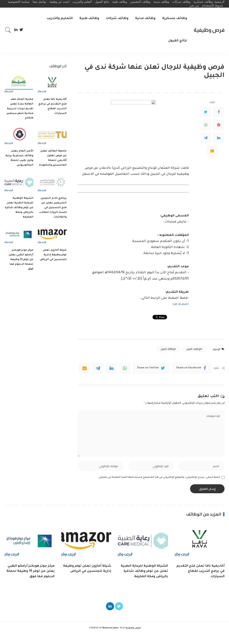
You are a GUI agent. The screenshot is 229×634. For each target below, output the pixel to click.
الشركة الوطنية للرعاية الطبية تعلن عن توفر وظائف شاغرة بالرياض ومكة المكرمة (19, 208)
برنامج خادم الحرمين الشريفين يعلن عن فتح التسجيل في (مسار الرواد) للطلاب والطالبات (53, 208)
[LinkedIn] (16, 30)
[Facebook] (218, 112)
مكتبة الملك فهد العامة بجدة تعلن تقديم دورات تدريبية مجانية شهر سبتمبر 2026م (20, 109)
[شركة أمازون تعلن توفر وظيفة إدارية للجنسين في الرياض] (52, 235)
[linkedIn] (111, 368)
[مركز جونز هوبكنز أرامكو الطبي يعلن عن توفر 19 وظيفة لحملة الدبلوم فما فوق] (18, 235)
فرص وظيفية (209, 30)
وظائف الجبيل (168, 349)
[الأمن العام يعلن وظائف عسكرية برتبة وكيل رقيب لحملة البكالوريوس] (18, 136)
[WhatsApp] (205, 125)
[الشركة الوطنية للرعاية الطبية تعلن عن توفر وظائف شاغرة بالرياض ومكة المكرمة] (18, 183)
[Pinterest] (218, 125)
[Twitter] (21, 30)
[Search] (8, 30)
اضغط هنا (180, 304)
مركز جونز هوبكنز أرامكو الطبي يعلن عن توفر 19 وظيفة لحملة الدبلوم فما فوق (21, 260)
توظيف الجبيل (193, 349)
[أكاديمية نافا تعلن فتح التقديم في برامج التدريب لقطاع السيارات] (52, 84)
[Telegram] (205, 137)
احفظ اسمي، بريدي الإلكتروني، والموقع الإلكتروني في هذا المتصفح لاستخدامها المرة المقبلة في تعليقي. (159, 477)
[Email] (212, 150)
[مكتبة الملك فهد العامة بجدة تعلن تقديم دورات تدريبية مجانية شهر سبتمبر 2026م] (18, 84)
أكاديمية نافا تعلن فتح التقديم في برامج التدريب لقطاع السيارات (200, 571)
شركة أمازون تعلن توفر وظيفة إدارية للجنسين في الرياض (53, 255)
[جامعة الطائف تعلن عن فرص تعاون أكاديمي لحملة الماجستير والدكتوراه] (52, 136)
